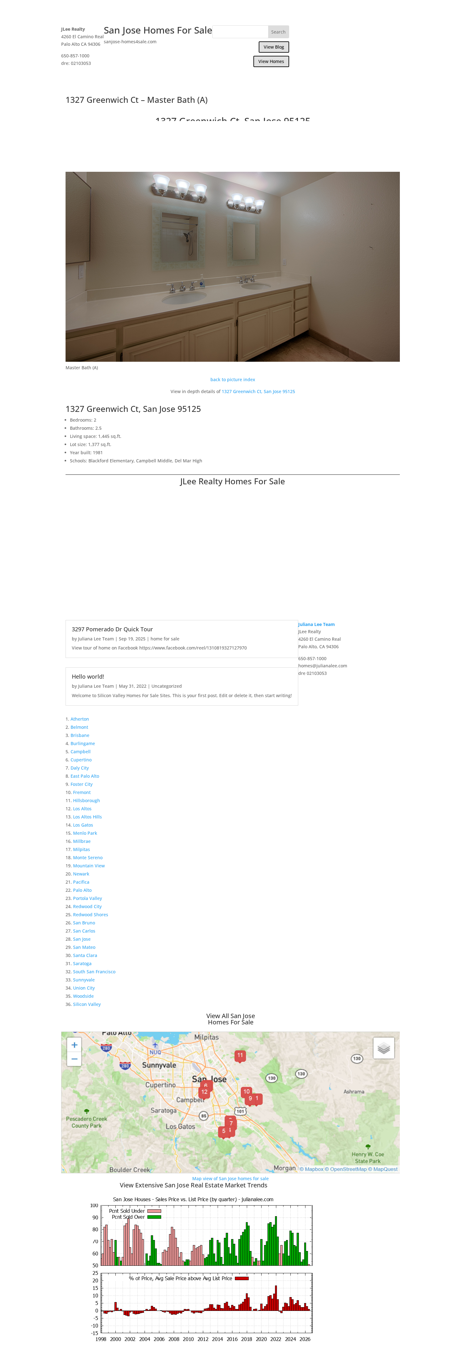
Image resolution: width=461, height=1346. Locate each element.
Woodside (83, 996)
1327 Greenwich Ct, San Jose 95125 (258, 391)
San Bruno (84, 923)
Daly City (80, 768)
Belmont (79, 727)
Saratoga (82, 963)
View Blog (274, 47)
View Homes (271, 61)
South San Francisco (94, 972)
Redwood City (87, 906)
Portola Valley (87, 898)
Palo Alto (82, 890)
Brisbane (80, 735)
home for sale (165, 639)
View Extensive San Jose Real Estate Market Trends (194, 1185)
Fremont (82, 792)
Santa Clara (85, 955)
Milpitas (81, 849)
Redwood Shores (90, 914)
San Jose (82, 939)
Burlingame (83, 743)
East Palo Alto (85, 776)
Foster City (82, 784)
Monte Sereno (88, 857)
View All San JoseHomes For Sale (230, 1019)
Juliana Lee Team (96, 639)
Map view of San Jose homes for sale (230, 1178)
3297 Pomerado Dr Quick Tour (112, 629)
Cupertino (81, 760)
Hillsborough (86, 800)
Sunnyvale (84, 980)
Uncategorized (166, 686)
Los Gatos (83, 825)
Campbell (81, 751)
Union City (84, 988)
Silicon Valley (87, 1004)
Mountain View (89, 866)
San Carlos (84, 931)
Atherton (80, 719)
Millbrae (82, 841)
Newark (81, 874)
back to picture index (232, 379)
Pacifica (81, 882)
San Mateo (84, 947)
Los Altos (82, 809)
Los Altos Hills (87, 817)
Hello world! (88, 676)
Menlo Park (85, 833)
